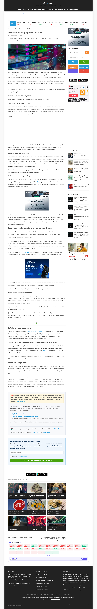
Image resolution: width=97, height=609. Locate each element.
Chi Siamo (76, 604)
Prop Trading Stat (50, 594)
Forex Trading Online (69, 604)
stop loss (45, 350)
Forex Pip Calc (67, 594)
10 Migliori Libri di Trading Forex (44, 580)
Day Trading (25, 252)
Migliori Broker (72, 9)
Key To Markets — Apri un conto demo (23, 414)
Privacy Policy (24, 456)
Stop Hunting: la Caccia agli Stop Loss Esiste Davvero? (81, 185)
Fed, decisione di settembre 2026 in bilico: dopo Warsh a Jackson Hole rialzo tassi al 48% (81, 235)
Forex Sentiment (43, 594)
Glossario (84, 72)
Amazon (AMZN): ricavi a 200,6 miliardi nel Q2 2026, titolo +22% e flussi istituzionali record (81, 226)
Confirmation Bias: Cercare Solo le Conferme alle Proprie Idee (81, 170)
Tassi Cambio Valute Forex (42, 583)
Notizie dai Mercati (52, 9)
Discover (84, 558)
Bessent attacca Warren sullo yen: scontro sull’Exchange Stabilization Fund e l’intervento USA (81, 208)
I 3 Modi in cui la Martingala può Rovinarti (80, 154)
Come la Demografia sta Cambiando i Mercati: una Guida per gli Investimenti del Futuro (81, 178)
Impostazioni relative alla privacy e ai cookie (15, 605)
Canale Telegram (73, 62)
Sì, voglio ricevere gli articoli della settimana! (37, 460)
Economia (44, 9)
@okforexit (55, 429)
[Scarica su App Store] (31, 474)
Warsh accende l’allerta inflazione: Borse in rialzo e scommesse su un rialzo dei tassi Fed (81, 217)
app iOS (35, 432)
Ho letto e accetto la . (19, 456)
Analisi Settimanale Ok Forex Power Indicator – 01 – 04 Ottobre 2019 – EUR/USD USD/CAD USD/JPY (53, 539)
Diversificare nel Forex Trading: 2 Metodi (20, 537)
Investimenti (37, 9)
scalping (40, 254)
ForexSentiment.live (50, 555)
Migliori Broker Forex (41, 574)
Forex (23, 9)
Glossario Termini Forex (42, 590)
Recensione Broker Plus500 (33, 594)
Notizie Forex (83, 62)
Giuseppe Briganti (14, 35)
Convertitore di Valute (83, 67)
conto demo (59, 377)
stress (38, 182)
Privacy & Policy (86, 604)
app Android (46, 432)
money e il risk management (34, 331)
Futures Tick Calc (59, 594)
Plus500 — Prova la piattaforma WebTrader (25, 416)
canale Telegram (12, 585)
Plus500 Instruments (55, 599)
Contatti (80, 604)
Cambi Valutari (62, 9)
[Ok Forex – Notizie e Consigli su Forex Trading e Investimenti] (48, 3)
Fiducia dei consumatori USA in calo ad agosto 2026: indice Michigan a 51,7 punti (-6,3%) (80, 199)
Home (19, 9)
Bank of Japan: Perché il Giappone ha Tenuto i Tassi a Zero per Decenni (81, 162)
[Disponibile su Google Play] (42, 474)
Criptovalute (30, 9)
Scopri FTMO (21, 401)
